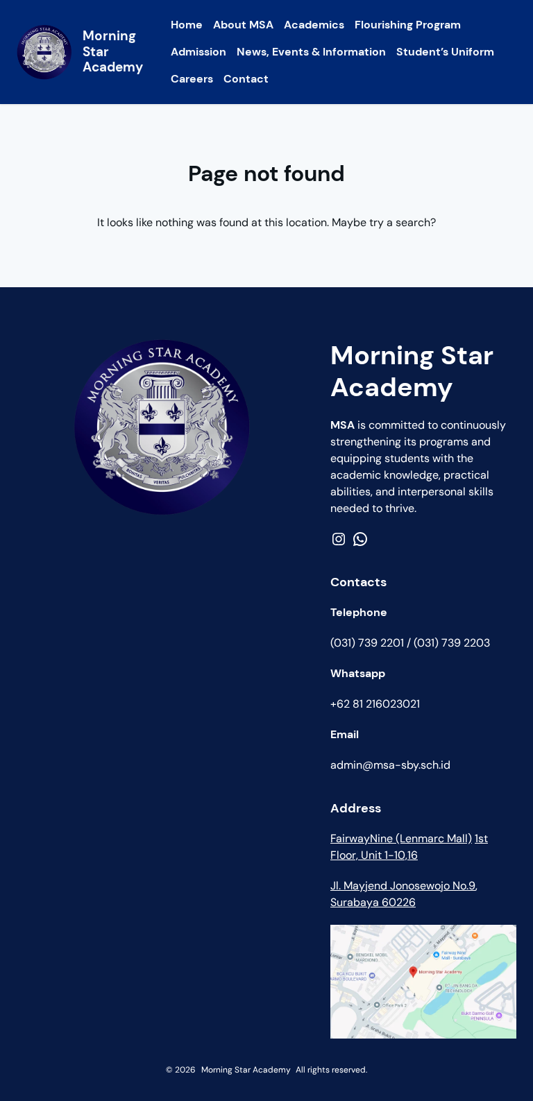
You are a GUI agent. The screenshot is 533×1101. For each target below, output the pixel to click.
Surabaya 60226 (373, 902)
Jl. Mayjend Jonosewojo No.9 (402, 885)
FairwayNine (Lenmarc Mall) (401, 838)
